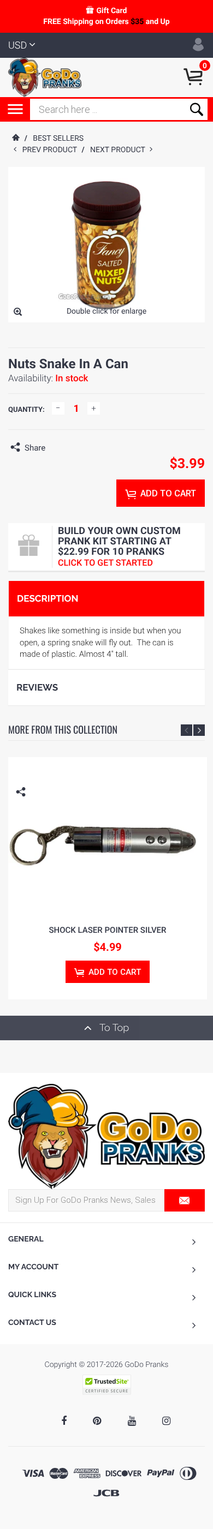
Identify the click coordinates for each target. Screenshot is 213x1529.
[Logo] (44, 77)
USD (17, 45)
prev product (52, 150)
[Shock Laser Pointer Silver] (107, 835)
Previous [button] (186, 730)
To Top (113, 1028)
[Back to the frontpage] (15, 138)
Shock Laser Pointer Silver (108, 930)
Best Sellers (58, 138)
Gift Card (111, 11)
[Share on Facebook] (56, 448)
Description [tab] (47, 598)
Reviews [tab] (37, 687)
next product (120, 150)
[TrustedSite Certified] (106, 1385)
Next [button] (199, 730)
